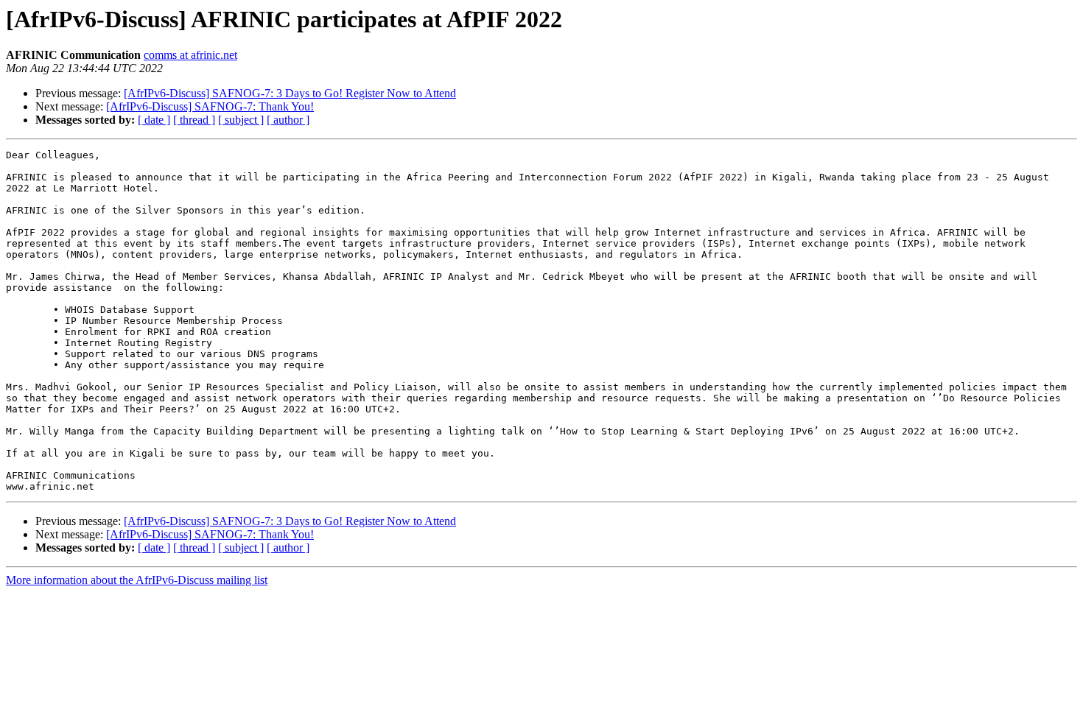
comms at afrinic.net (190, 55)
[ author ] (288, 119)
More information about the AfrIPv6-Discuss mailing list (136, 580)
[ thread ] (194, 119)
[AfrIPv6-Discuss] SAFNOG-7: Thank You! (210, 106)
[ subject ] (241, 119)
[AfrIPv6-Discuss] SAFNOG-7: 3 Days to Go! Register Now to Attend (290, 93)
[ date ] (154, 119)
